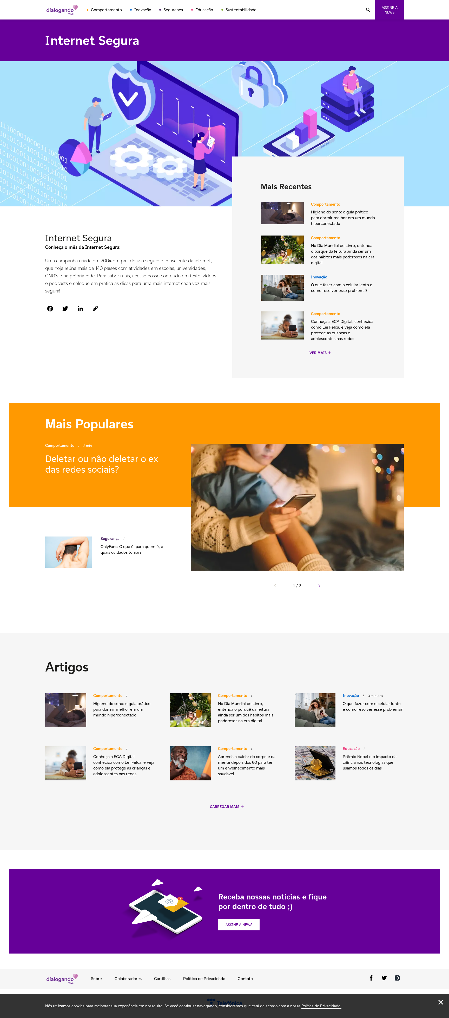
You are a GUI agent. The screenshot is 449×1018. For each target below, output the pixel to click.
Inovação (142, 9)
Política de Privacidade (204, 978)
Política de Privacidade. (321, 1005)
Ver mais (318, 353)
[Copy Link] (95, 308)
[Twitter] (65, 308)
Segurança (173, 9)
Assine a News (239, 924)
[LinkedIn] (80, 308)
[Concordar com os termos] (441, 1002)
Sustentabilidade (241, 9)
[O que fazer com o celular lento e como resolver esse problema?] (282, 288)
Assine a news (390, 10)
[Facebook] (50, 308)
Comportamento (106, 9)
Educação (204, 9)
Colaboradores (128, 978)
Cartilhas (162, 978)
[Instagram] (397, 979)
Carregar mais (224, 807)
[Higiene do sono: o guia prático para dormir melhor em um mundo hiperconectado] (282, 214)
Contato (245, 978)
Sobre (96, 978)
